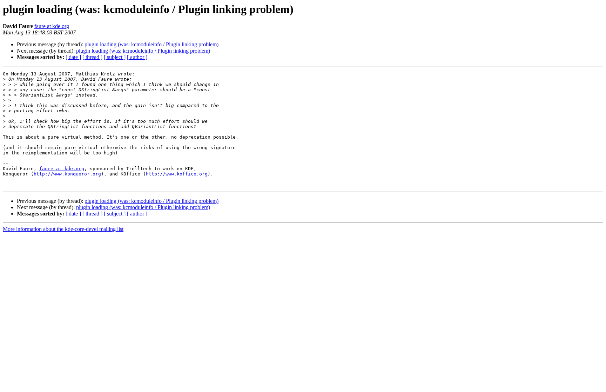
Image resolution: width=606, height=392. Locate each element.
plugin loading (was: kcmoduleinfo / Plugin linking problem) (151, 44)
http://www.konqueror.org (67, 174)
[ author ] (137, 57)
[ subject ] (115, 57)
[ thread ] (92, 57)
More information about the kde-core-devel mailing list (63, 229)
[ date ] (73, 57)
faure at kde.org (51, 26)
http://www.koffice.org (177, 174)
